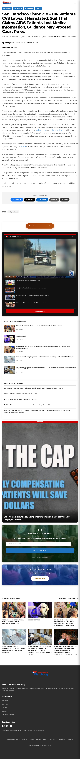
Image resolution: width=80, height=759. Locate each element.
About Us (5, 701)
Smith (23, 146)
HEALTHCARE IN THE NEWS (13, 384)
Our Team (5, 704)
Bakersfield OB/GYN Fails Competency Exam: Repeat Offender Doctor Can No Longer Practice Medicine (43, 347)
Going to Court (13, 212)
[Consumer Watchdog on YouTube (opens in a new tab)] (11, 726)
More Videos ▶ (40, 311)
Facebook (18, 200)
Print (66, 200)
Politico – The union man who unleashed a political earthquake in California (28, 405)
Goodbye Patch (21, 336)
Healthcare (18, 9)
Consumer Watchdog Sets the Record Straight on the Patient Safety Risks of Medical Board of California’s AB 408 (46, 368)
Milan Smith (41, 130)
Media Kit (24, 739)
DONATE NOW (40, 579)
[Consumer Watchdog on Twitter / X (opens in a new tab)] (7, 726)
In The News (29, 9)
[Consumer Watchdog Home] (40, 673)
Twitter (30, 200)
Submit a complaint (13, 739)
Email (55, 200)
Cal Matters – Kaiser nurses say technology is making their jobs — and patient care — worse (33, 388)
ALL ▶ (73, 236)
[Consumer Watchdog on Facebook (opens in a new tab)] (3, 726)
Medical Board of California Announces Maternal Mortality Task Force (39, 326)
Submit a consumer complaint (40, 226)
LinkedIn (43, 200)
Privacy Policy (52, 739)
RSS (44, 739)
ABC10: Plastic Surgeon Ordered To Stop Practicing (20, 399)
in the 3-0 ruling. (56, 130)
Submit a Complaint (8, 715)
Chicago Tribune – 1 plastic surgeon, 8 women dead (20, 394)
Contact (4, 711)
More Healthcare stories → (68, 598)
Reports (4, 708)
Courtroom (7, 9)
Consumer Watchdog (58, 37)
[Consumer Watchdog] (7, 2)
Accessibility (62, 739)
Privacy (38, 9)
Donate (31, 739)
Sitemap (38, 739)
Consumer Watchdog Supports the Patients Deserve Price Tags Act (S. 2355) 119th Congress (45, 357)
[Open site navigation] (75, 2)
